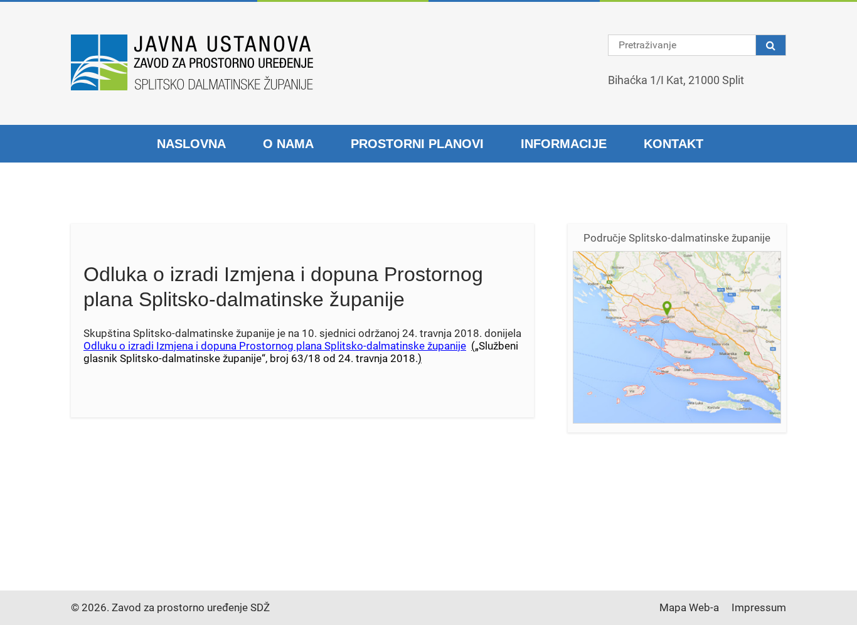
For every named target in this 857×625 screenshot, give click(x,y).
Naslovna (191, 143)
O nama (288, 143)
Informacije (564, 143)
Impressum (759, 607)
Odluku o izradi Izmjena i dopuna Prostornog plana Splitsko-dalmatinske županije (274, 345)
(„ (475, 345)
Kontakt (673, 143)
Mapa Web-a (689, 607)
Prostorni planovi (417, 143)
